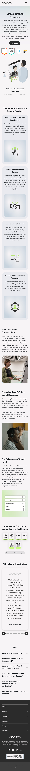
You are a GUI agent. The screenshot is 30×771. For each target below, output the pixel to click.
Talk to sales (14, 43)
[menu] (26, 3)
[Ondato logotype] (6, 3)
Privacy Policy (15, 768)
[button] (5, 633)
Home (8, 10)
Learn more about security (14, 553)
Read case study (14, 624)
